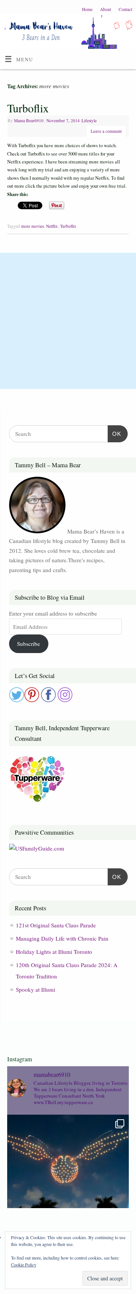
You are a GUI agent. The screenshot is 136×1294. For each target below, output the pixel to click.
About (105, 9)
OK (114, 433)
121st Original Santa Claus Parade (56, 925)
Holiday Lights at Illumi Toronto (54, 951)
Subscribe (28, 643)
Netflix (52, 226)
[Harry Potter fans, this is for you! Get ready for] (68, 1175)
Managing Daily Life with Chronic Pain (62, 938)
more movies (32, 226)
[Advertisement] (68, 321)
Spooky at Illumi (35, 989)
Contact (125, 9)
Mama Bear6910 (28, 120)
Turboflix (28, 107)
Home (87, 9)
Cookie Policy (23, 1264)
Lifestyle (89, 120)
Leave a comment (106, 131)
